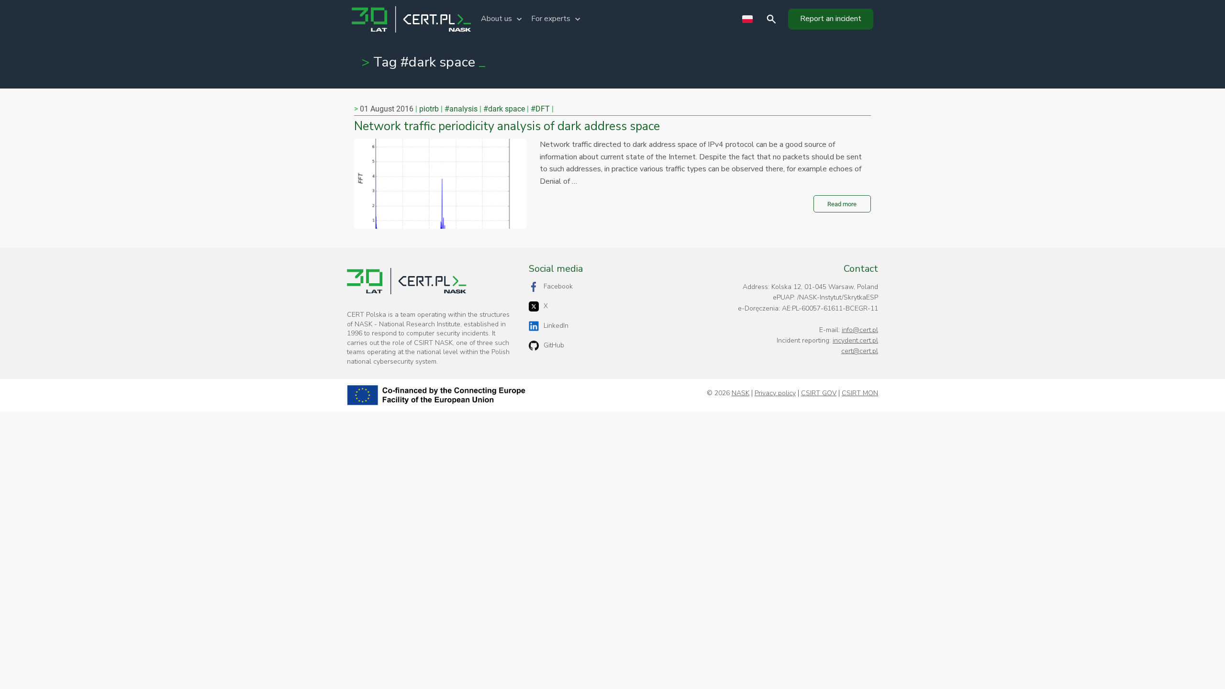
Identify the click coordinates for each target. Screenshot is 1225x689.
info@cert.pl (860, 329)
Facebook (558, 286)
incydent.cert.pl (855, 340)
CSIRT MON (860, 393)
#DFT (540, 108)
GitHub (554, 345)
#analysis (461, 108)
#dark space (504, 108)
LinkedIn (556, 325)
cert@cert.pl (859, 351)
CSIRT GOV (818, 393)
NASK (740, 393)
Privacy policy (775, 393)
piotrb (429, 108)
